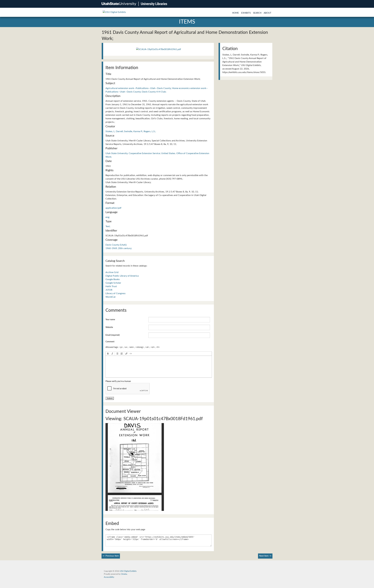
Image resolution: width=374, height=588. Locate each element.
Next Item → (265, 556)
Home (235, 13)
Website (109, 327)
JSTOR (108, 290)
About (267, 13)
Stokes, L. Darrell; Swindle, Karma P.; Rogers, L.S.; (130, 131)
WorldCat (110, 297)
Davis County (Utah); (116, 245)
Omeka (124, 574)
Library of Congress (115, 293)
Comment (109, 342)
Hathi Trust (111, 286)
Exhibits (246, 13)
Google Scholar (113, 283)
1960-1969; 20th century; (118, 248)
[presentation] (108, 353)
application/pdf (113, 208)
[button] (108, 353)
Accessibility (109, 577)
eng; (107, 217)
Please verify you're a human (118, 381)
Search (257, 13)
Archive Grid (111, 272)
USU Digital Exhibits (128, 571)
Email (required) (112, 335)
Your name (110, 320)
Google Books (112, 279)
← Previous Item (111, 556)
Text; (107, 226)
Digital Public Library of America (122, 276)
